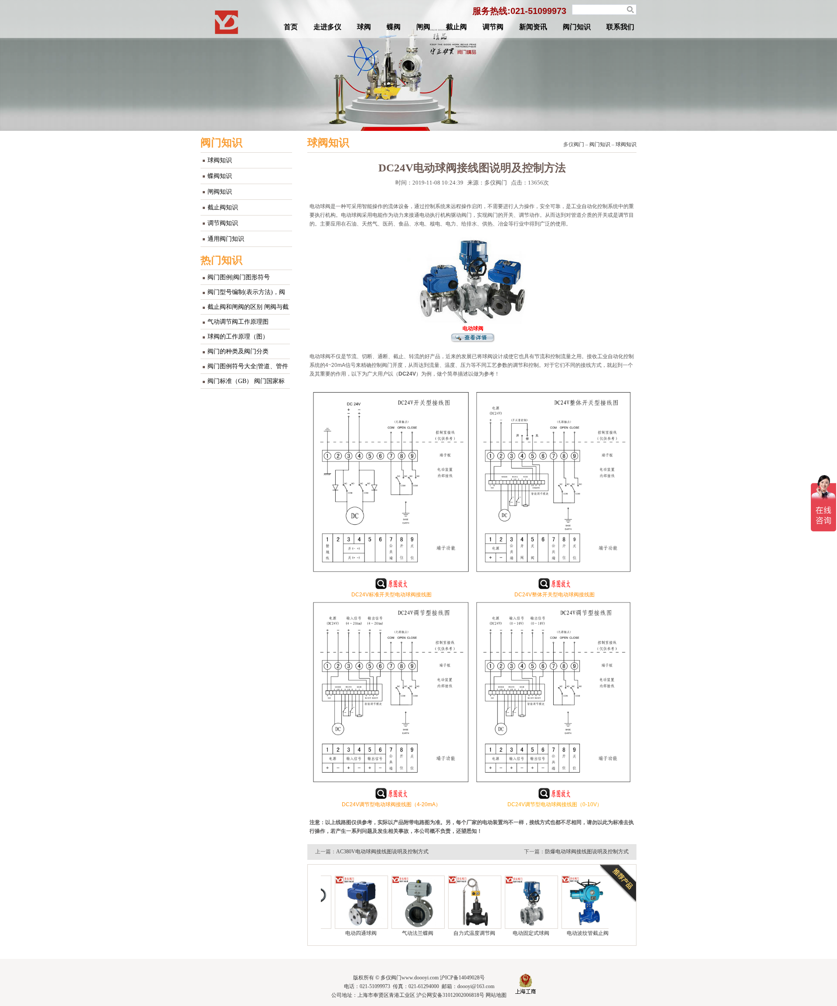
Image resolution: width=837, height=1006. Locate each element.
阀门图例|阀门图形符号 (239, 277)
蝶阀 (394, 27)
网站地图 (496, 995)
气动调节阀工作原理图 (238, 321)
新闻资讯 (533, 27)
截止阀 (456, 27)
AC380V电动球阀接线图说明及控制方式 (382, 852)
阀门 (579, 144)
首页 (291, 27)
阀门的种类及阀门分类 (238, 351)
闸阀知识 (220, 191)
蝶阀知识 (220, 176)
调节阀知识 (223, 223)
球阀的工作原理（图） (238, 336)
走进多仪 (327, 27)
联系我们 (620, 27)
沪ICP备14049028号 (462, 978)
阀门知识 (577, 27)
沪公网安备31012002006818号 (450, 995)
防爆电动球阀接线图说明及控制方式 (587, 852)
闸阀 (423, 27)
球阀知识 (220, 160)
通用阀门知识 (226, 239)
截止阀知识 (223, 207)
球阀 (364, 27)
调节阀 (493, 27)
